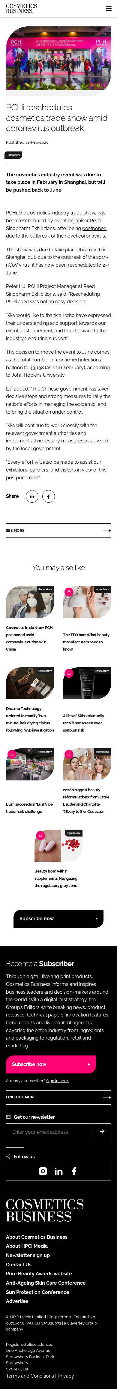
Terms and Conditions (30, 1376)
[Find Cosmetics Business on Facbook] (74, 1173)
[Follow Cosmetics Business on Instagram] (43, 1173)
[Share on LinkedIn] (32, 496)
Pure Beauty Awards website (39, 1274)
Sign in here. (57, 1081)
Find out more (20, 1097)
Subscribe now (37, 918)
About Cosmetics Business (37, 1237)
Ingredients (102, 589)
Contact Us (19, 1265)
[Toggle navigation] (108, 8)
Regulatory (13, 154)
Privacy (66, 1376)
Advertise (17, 1301)
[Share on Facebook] (48, 496)
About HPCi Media (27, 1246)
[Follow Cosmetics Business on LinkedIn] (58, 1173)
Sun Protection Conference (37, 1292)
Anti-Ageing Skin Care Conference (46, 1283)
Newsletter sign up (28, 1255)
